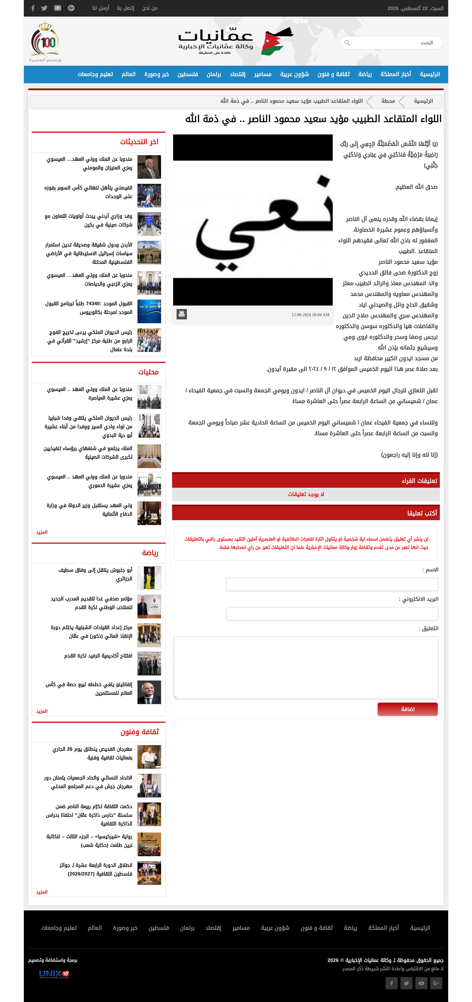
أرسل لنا (100, 8)
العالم (129, 74)
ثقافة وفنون (140, 731)
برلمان (214, 74)
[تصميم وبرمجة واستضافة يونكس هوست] (54, 977)
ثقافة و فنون (334, 74)
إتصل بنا (125, 8)
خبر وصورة (156, 74)
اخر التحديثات (139, 141)
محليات (148, 371)
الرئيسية (430, 74)
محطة (388, 101)
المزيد (42, 532)
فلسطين (188, 74)
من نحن (150, 8)
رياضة (365, 74)
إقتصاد (238, 74)
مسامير (263, 74)
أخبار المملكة (395, 74)
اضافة (408, 709)
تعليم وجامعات (95, 74)
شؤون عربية (294, 74)
